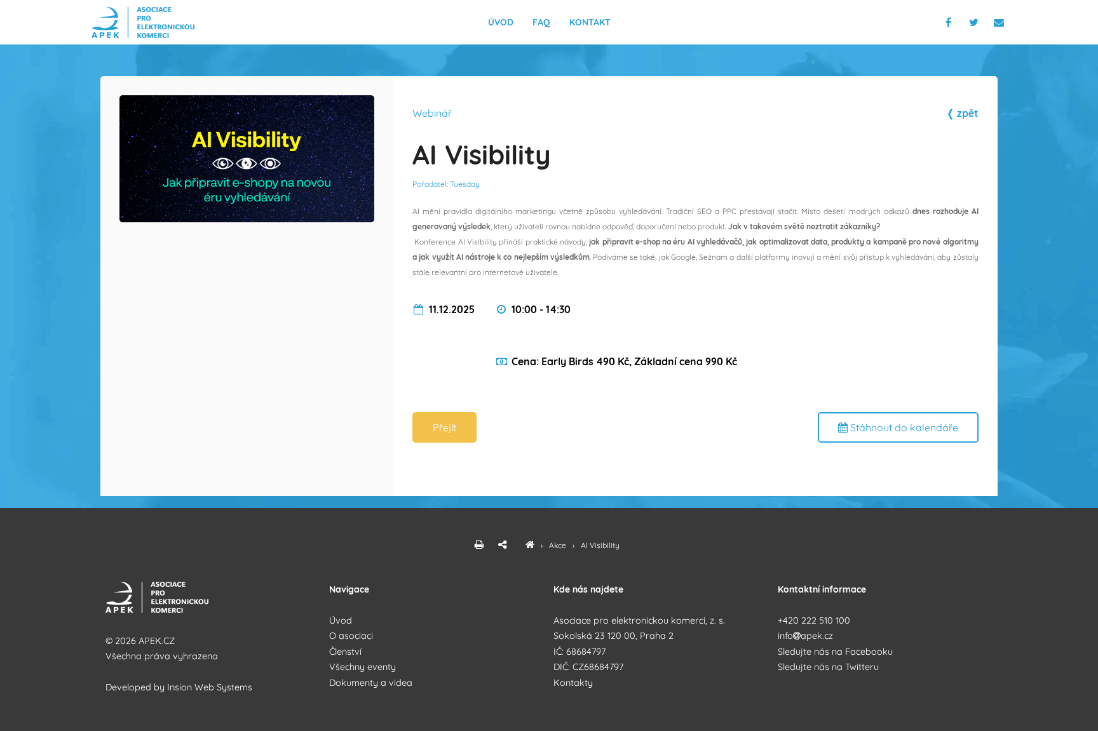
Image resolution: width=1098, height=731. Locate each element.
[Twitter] (976, 22)
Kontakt (590, 22)
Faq (541, 22)
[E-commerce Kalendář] (529, 545)
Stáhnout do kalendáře (903, 427)
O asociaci (351, 635)
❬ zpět (962, 113)
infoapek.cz (805, 635)
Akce (558, 545)
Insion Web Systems (209, 687)
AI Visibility (600, 545)
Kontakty (573, 682)
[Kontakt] (999, 22)
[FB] (949, 22)
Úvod (500, 22)
